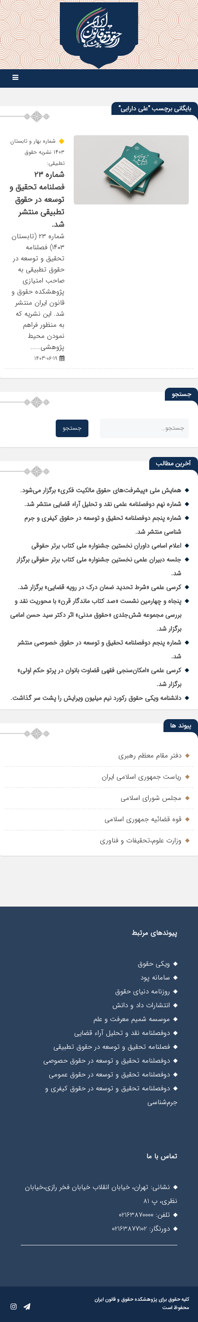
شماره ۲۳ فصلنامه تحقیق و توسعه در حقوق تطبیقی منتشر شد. (37, 199)
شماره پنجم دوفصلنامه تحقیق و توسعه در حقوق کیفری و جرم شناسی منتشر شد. (102, 525)
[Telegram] (26, 1307)
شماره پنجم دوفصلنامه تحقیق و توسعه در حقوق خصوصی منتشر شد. (99, 649)
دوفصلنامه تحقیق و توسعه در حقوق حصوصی (106, 1060)
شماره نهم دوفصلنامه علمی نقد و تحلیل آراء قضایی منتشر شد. (102, 504)
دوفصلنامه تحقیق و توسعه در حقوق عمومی (109, 1074)
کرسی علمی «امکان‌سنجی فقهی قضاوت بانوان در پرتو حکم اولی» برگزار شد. (99, 677)
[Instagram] (14, 1307)
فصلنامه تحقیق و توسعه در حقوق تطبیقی (111, 1046)
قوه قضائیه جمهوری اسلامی (143, 819)
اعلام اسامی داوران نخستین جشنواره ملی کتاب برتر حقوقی (106, 546)
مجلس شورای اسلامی (151, 798)
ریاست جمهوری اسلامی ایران (141, 776)
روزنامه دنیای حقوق (142, 991)
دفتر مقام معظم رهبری (149, 755)
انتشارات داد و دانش (141, 1005)
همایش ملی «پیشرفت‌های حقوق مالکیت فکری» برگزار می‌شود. (100, 490)
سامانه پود (155, 977)
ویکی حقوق (154, 963)
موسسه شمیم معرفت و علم (131, 1019)
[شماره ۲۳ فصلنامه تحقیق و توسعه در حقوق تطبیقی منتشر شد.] (131, 202)
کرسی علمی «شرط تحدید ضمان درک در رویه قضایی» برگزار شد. (99, 587)
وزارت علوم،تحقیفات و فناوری (140, 840)
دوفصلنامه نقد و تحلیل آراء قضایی (122, 1033)
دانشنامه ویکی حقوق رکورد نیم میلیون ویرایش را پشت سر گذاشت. (96, 698)
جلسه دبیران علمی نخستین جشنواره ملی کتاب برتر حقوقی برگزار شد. (99, 566)
